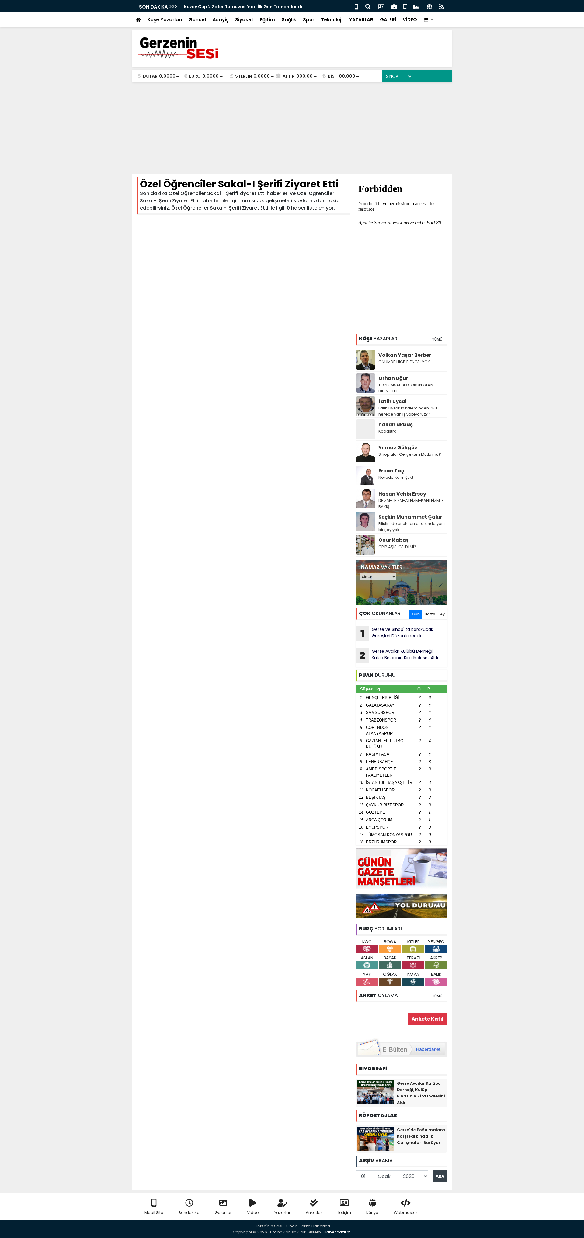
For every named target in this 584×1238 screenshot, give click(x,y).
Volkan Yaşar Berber (404, 355)
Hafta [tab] (430, 614)
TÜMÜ (437, 339)
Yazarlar (282, 1212)
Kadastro (387, 431)
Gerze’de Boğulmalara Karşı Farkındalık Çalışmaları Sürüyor (421, 1136)
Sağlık (289, 19)
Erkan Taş (391, 470)
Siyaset (244, 19)
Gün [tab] (416, 614)
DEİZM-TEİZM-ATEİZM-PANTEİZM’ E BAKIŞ (411, 503)
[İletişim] (381, 6)
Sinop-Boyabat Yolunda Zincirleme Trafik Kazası (238, 7)
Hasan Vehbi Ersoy (402, 493)
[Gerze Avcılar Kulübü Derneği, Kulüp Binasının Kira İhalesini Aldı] (375, 1092)
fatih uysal (392, 401)
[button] (428, 20)
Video (253, 1212)
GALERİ (388, 19)
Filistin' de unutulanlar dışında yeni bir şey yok (411, 527)
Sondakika (189, 1212)
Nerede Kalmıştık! (395, 477)
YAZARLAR (361, 19)
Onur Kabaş (393, 540)
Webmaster (405, 1212)
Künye (372, 1212)
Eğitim (267, 19)
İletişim (344, 1212)
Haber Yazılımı (338, 1232)
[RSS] (441, 6)
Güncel (197, 19)
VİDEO (410, 19)
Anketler (314, 1212)
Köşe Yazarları (165, 19)
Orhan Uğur (393, 378)
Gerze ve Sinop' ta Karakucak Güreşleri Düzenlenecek (396, 633)
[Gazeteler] (416, 6)
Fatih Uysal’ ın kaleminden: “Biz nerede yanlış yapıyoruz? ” (408, 411)
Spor (308, 19)
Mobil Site (153, 1212)
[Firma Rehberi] (394, 6)
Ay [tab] (442, 614)
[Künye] (429, 6)
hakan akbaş (395, 424)
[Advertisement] (291, 128)
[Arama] (368, 6)
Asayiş (220, 19)
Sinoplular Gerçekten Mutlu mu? (409, 454)
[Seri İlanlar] (405, 6)
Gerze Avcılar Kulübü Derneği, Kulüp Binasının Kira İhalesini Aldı (399, 655)
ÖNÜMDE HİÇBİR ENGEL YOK (404, 362)
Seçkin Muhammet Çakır (410, 516)
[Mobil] (356, 6)
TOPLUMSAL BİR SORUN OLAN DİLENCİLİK (405, 388)
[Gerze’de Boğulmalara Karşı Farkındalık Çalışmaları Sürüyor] (375, 1138)
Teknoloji (331, 19)
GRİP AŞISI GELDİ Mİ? (397, 547)
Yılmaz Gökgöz (397, 447)
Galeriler (223, 1212)
